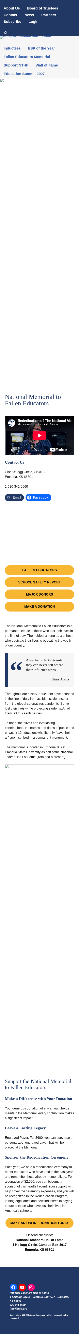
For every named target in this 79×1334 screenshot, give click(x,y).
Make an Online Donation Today (39, 1223)
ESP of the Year (41, 48)
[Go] (5, 33)
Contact (10, 15)
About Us (12, 8)
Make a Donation (39, 606)
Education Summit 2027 (24, 74)
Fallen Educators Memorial (27, 57)
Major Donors (39, 594)
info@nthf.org (18, 1308)
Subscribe (12, 22)
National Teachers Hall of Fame (29, 1292)
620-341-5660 (18, 1304)
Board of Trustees (42, 8)
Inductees (12, 48)
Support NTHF (16, 65)
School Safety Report (39, 582)
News (29, 15)
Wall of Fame (47, 65)
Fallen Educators (39, 570)
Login (33, 22)
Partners (48, 15)
